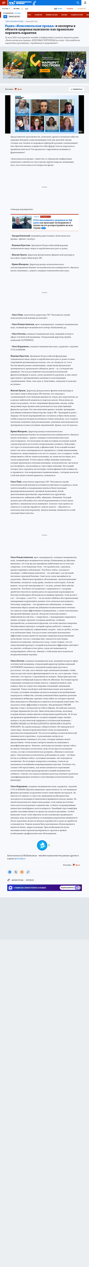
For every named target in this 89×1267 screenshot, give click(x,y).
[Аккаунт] (85, 2)
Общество (36, 216)
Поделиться (77, 89)
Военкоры (38, 15)
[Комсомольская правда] (20, 3)
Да (5, 16)
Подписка (81, 9)
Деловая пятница (17, 880)
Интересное (30, 880)
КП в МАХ (64, 15)
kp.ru (20, 89)
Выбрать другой (14, 16)
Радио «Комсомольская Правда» (15, 21)
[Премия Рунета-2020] (33, 3)
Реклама (70, 9)
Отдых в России (77, 15)
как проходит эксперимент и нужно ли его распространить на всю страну (53, 224)
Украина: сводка (52, 15)
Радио (59, 9)
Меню (4, 2)
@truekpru (20, 858)
